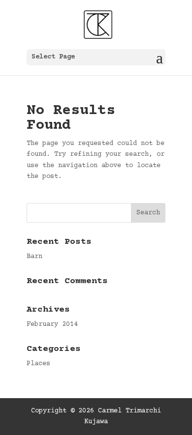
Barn (34, 257)
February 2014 (52, 324)
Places (38, 364)
